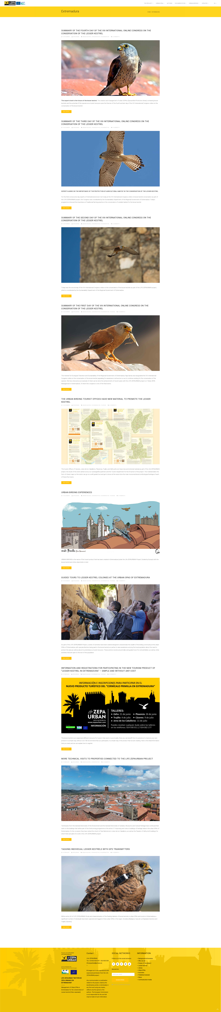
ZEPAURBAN (76, 36)
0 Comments (116, 36)
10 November (66, 36)
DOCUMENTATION (180, 3)
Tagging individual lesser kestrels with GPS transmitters (95, 849)
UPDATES (205, 3)
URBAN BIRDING (194, 3)
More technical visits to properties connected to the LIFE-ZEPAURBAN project (107, 759)
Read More (66, 111)
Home (149, 12)
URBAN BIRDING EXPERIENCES (76, 492)
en (215, 3)
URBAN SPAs (160, 3)
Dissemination (105, 36)
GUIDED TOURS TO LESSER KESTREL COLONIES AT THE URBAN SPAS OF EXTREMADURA (105, 577)
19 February (66, 674)
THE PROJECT (148, 3)
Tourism (112, 311)
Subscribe (120, 980)
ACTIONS (169, 3)
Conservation (96, 36)
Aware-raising (87, 36)
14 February (66, 852)
